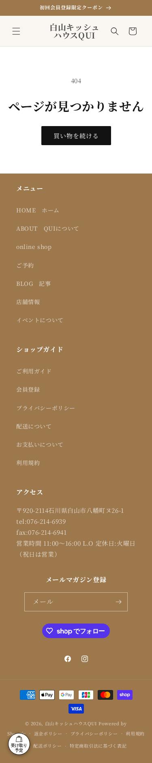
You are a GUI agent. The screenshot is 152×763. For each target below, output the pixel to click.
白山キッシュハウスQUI (71, 723)
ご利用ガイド (34, 371)
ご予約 (25, 265)
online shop (34, 246)
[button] (16, 31)
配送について (34, 426)
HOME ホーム (40, 210)
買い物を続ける (76, 135)
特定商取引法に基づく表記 (98, 745)
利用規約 (28, 463)
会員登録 (28, 389)
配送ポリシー (47, 745)
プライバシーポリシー (45, 408)
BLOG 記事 (33, 283)
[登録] (118, 601)
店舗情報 (28, 302)
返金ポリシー (48, 733)
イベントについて (40, 320)
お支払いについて (40, 444)
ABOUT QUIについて (47, 228)
